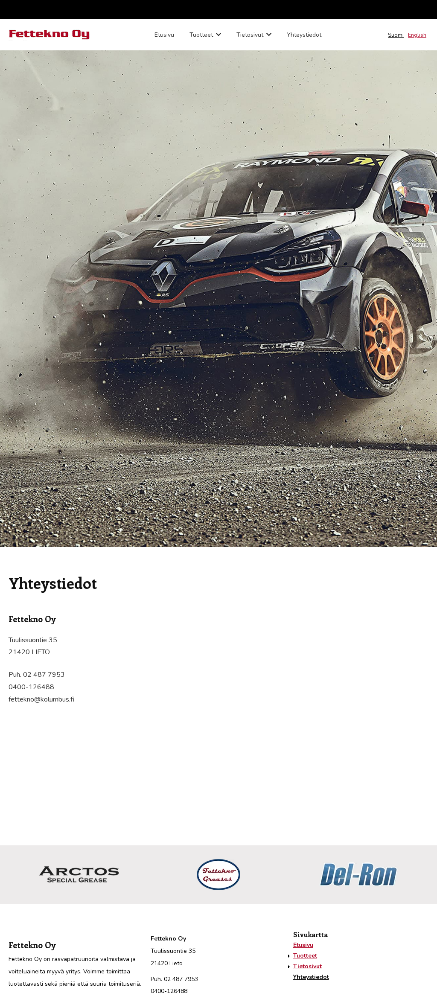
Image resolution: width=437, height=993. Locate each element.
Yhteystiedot (304, 35)
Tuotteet (201, 35)
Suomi (396, 35)
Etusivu (164, 35)
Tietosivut (249, 35)
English (417, 35)
